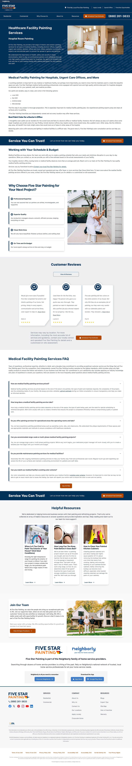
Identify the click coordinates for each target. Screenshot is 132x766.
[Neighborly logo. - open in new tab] (6, 1)
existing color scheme (77, 475)
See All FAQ (66, 486)
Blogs (102, 698)
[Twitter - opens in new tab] (14, 706)
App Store (78, 679)
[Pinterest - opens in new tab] (18, 706)
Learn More (29, 582)
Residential (47, 698)
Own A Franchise (106, 710)
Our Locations (76, 710)
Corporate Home (77, 718)
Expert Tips (104, 702)
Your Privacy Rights (114, 752)
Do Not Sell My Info (100, 752)
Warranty (103, 714)
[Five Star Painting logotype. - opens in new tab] (48, 650)
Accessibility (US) (73, 752)
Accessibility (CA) (86, 752)
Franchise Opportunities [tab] (123, 7)
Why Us (74, 702)
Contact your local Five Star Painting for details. (50, 167)
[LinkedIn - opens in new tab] (31, 706)
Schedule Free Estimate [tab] (96, 16)
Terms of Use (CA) (31, 752)
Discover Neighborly (43, 679)
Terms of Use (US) (17, 752)
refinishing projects (88, 514)
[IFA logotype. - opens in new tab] (12, 724)
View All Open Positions (21, 631)
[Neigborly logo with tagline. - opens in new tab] (84, 650)
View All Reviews (66, 274)
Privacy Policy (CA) (59, 752)
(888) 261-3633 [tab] (119, 16)
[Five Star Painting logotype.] (9, 8)
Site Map (103, 706)
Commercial (47, 702)
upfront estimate (65, 391)
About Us (75, 698)
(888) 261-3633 (19, 701)
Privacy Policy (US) (45, 752)
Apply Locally (76, 714)
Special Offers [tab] (108, 7)
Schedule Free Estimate (114, 141)
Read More (41, 312)
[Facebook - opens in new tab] (10, 706)
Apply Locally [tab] (97, 7)
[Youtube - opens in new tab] (27, 706)
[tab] (77, 7)
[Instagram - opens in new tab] (22, 706)
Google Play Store (96, 679)
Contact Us (76, 706)
